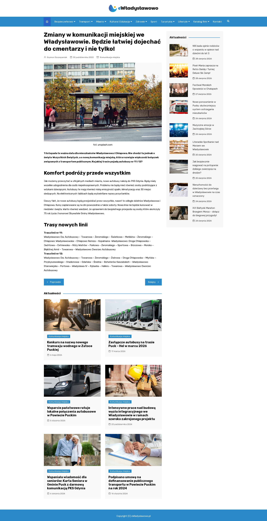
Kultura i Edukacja (120, 21)
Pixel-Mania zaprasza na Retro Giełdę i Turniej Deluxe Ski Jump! (205, 69)
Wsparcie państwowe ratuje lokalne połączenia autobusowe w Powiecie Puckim (71, 411)
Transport (84, 21)
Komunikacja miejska (110, 57)
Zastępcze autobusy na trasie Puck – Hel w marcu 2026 (131, 344)
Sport (154, 21)
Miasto (100, 21)
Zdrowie (140, 21)
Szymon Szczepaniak (57, 57)
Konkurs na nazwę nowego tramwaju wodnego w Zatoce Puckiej (69, 346)
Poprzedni (55, 282)
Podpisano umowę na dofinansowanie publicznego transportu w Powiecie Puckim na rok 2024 (132, 482)
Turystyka (166, 21)
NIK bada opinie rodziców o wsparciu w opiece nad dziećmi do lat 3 (206, 50)
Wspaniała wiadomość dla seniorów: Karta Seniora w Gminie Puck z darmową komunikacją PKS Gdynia (67, 482)
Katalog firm (200, 21)
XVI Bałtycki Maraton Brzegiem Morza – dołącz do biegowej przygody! (206, 212)
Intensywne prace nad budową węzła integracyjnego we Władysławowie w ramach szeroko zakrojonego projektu (132, 413)
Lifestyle (183, 21)
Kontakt (217, 21)
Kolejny (152, 282)
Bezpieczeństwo (64, 21)
